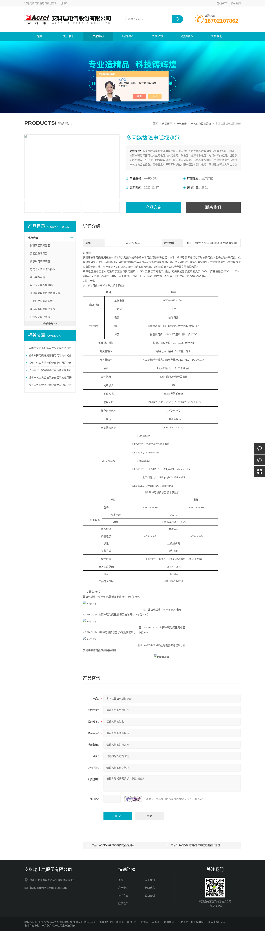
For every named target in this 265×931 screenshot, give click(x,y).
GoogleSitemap (217, 922)
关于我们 (68, 36)
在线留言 (222, 3)
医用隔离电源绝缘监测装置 (45, 293)
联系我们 (236, 3)
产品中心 (98, 36)
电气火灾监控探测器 (41, 285)
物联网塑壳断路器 (40, 245)
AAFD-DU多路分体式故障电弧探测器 (199, 845)
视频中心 (187, 36)
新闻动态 (128, 36)
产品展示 (167, 123)
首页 (39, 36)
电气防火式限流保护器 (42, 269)
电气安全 (181, 123)
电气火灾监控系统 (201, 123)
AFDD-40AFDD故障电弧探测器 (116, 845)
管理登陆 (169, 922)
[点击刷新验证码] (133, 799)
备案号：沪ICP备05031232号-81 (117, 922)
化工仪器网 (197, 922)
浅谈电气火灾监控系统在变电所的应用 (50, 362)
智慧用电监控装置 (40, 261)
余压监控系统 (37, 277)
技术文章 (157, 36)
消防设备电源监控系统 (42, 308)
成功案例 (150, 895)
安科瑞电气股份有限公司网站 (50, 3)
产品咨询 (154, 207)
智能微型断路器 (39, 253)
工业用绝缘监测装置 (41, 301)
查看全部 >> (50, 323)
